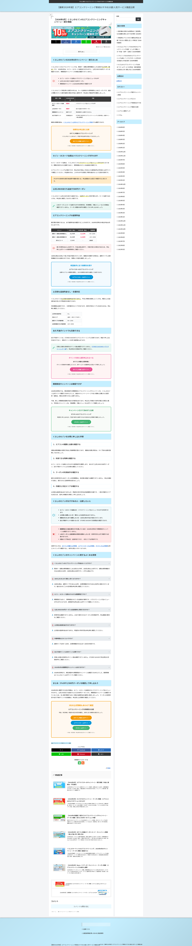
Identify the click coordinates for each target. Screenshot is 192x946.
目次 (79, 52)
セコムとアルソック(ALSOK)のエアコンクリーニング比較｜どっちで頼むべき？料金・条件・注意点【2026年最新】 (129, 49)
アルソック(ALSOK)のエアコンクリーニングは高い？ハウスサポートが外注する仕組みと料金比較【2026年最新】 (129, 58)
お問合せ (119, 81)
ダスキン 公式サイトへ (81, 422)
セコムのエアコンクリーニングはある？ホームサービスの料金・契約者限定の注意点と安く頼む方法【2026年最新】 (129, 66)
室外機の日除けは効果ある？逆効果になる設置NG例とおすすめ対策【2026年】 (129, 32)
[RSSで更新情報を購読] (82, 762)
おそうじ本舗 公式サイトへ (81, 141)
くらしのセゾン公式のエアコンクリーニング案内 (78, 122)
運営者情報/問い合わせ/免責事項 (93, 933)
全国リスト (86, 929)
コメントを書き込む (81, 906)
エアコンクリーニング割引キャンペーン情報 (62, 743)
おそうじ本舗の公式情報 (69, 546)
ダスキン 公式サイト (81, 728)
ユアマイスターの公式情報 (86, 546)
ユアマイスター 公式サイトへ (81, 277)
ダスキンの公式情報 (102, 546)
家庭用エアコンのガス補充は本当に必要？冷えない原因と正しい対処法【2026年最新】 (129, 40)
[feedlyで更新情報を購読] (79, 762)
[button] (106, 42)
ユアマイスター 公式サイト (81, 723)
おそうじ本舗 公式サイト (81, 718)
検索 (117, 16)
